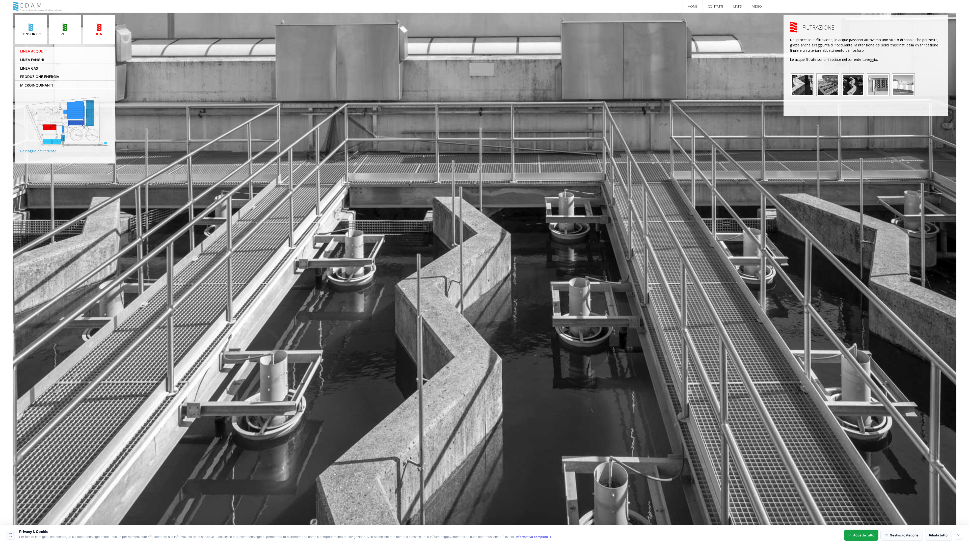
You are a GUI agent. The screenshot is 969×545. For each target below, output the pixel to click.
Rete (65, 34)
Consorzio (30, 34)
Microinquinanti (36, 85)
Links (737, 6)
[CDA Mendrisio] (38, 9)
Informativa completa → (534, 537)
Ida (99, 34)
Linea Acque (31, 51)
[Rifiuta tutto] (958, 535)
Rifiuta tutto (938, 535)
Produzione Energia (39, 76)
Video (757, 6)
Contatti (715, 6)
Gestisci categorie (904, 535)
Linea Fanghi (32, 59)
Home (692, 6)
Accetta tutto (863, 535)
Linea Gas (29, 68)
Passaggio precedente (38, 151)
